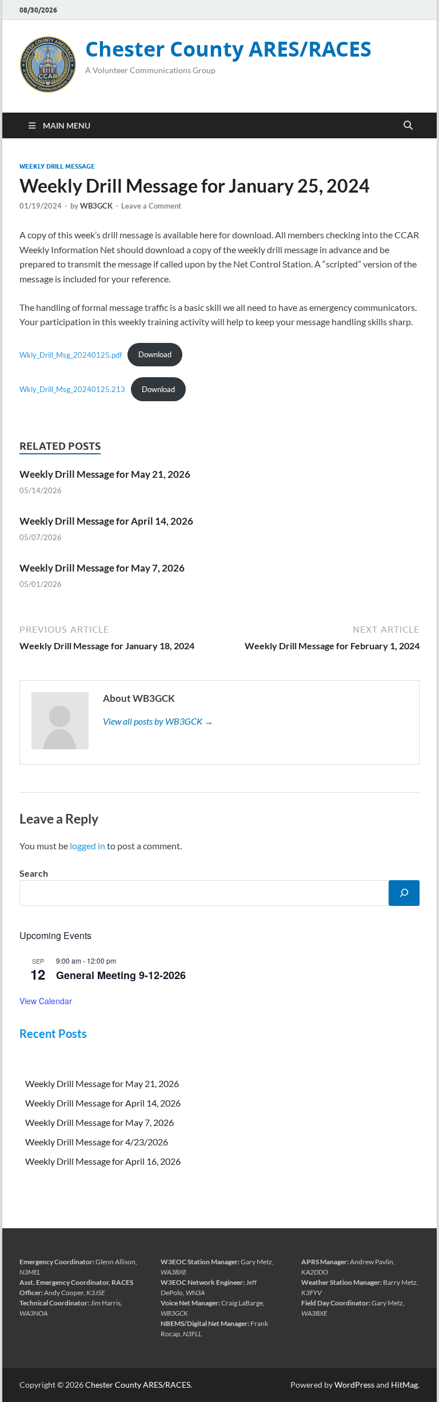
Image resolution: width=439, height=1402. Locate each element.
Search (33, 873)
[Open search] (408, 126)
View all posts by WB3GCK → (158, 721)
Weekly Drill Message (57, 166)
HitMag (404, 1384)
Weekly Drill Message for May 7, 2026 (102, 568)
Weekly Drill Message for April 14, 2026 (106, 521)
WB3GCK (96, 205)
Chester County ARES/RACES (228, 49)
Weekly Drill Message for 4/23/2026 (96, 1141)
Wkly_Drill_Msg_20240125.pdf (70, 354)
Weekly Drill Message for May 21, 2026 (104, 474)
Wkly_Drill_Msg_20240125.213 (72, 389)
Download (154, 354)
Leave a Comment (151, 205)
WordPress (354, 1384)
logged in (87, 845)
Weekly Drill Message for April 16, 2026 (103, 1161)
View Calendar (45, 1000)
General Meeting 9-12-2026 (121, 975)
